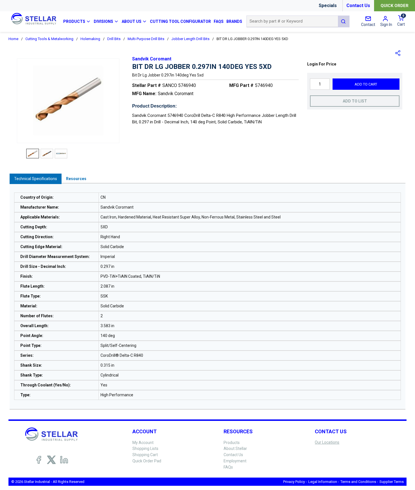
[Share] (398, 53)
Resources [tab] (76, 178)
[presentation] (36, 179)
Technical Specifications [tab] (35, 178)
